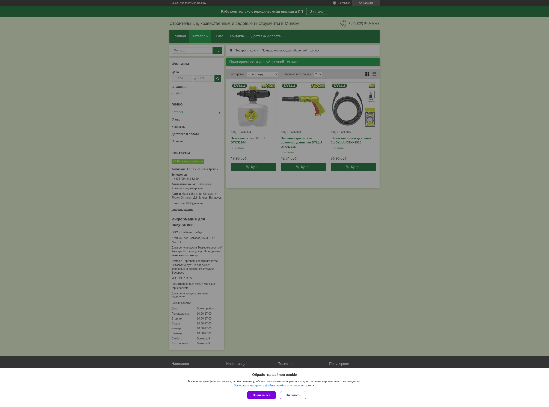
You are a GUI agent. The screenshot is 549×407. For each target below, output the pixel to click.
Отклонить (293, 395)
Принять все (261, 395)
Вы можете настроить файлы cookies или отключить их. (273, 385)
